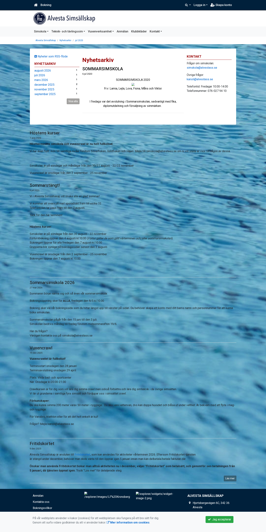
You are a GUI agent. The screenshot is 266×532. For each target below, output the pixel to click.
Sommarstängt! (45, 185)
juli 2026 (39, 75)
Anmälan (122, 31)
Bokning (46, 5)
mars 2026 (41, 80)
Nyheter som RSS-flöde (52, 56)
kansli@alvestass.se (200, 79)
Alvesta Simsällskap (45, 40)
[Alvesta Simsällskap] (64, 18)
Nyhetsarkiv (65, 40)
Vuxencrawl (41, 348)
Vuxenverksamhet (100, 31)
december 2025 (44, 84)
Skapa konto (223, 5)
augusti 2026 (42, 70)
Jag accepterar (221, 519)
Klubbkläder (139, 31)
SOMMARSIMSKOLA (102, 68)
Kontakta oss (41, 502)
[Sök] (188, 5)
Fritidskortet (42, 443)
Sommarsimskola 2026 (52, 282)
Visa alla (73, 101)
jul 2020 (79, 40)
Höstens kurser (45, 132)
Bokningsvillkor (42, 508)
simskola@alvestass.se (202, 67)
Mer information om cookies (129, 522)
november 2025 (44, 89)
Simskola (40, 31)
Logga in (199, 5)
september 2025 (45, 94)
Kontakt (155, 31)
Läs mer (230, 478)
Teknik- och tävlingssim (67, 31)
